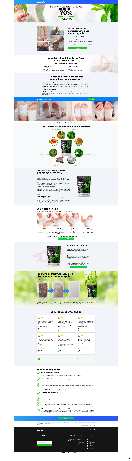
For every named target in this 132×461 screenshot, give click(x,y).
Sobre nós (79, 439)
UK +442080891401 (91, 439)
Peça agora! (87, 2)
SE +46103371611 (91, 446)
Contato (69, 440)
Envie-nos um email (90, 449)
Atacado (59, 435)
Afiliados (78, 440)
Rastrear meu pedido (71, 435)
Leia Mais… (38, 424)
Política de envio (80, 438)
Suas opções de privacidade (82, 444)
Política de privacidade (81, 436)
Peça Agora (91, 99)
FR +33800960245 (91, 443)
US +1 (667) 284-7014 (91, 437)
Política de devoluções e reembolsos (72, 437)
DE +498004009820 (91, 442)
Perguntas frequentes (72, 439)
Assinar (44, 445)
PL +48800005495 (91, 445)
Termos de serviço (80, 435)
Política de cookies (80, 442)
